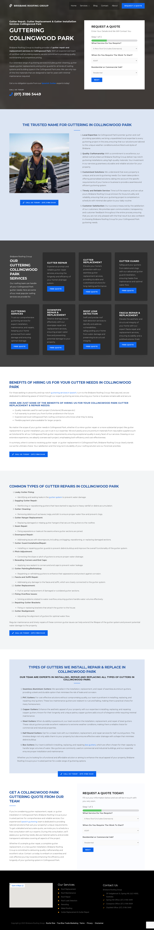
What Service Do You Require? (106, 43)
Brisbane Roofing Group (31, 5)
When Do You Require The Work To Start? (111, 55)
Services (83, 6)
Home (73, 6)
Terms (82, 923)
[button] (133, 6)
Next (97, 80)
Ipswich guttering (29, 822)
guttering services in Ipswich (64, 393)
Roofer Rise (50, 923)
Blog (95, 6)
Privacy (90, 923)
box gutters (90, 745)
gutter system (55, 497)
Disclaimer (99, 923)
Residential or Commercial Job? (106, 67)
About (115, 6)
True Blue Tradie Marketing (67, 923)
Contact (104, 6)
